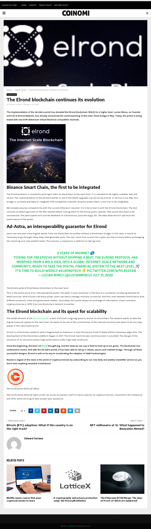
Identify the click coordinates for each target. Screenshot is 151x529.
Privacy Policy (45, 5)
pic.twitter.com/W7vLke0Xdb (111, 271)
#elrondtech (69, 271)
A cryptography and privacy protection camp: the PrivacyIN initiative (75, 499)
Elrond (44, 346)
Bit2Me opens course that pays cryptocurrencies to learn (24, 499)
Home (23, 5)
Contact (33, 5)
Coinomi (71, 526)
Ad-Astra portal (41, 318)
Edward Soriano (15, 104)
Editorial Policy (61, 5)
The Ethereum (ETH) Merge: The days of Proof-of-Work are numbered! (121, 499)
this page (116, 519)
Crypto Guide (11, 94)
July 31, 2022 (103, 275)
